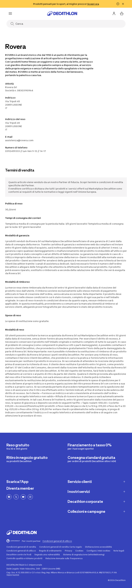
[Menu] (10, 13)
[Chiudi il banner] (123, 3)
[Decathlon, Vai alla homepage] (62, 13)
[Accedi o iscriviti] (114, 13)
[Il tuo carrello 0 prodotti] (122, 13)
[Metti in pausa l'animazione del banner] (117, 3)
